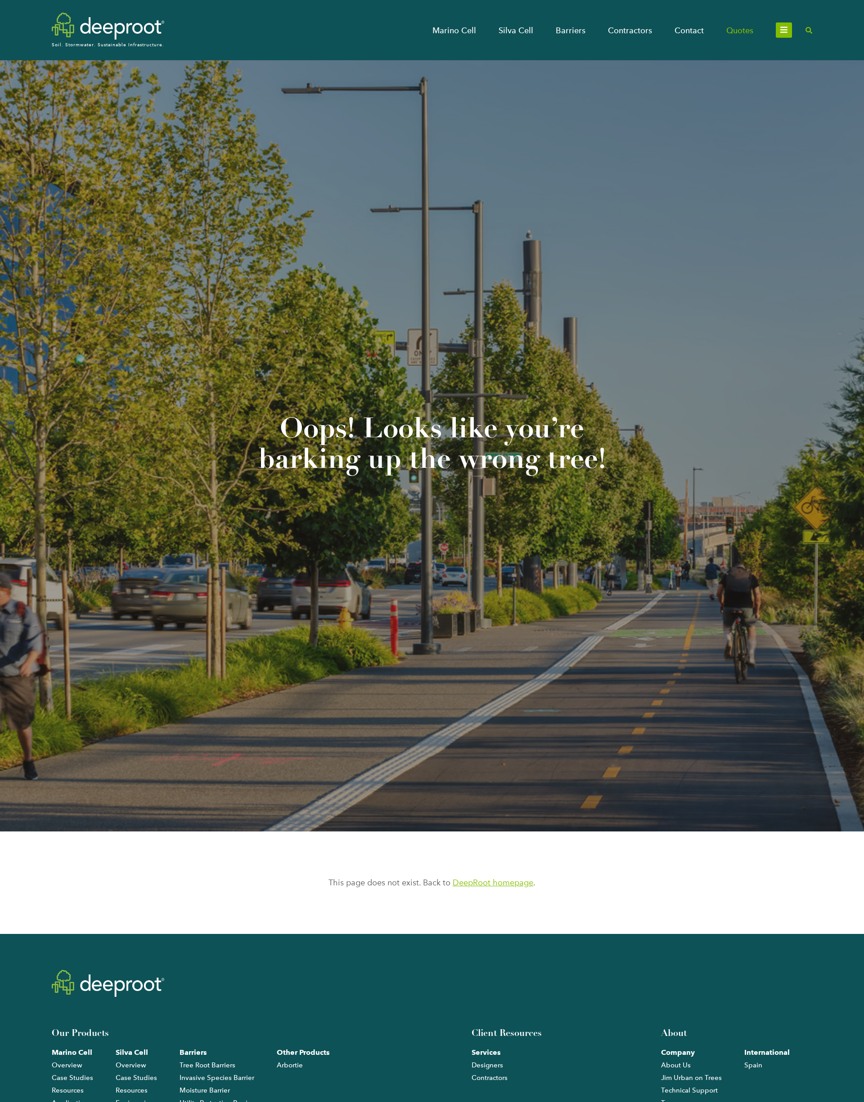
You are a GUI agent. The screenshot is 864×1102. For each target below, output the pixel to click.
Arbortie (290, 1065)
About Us (676, 1065)
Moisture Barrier (205, 1090)
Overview (67, 1065)
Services (486, 1052)
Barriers (570, 30)
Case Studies (72, 1078)
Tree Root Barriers (207, 1065)
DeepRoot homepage (493, 883)
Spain (753, 1065)
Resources (68, 1090)
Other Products (303, 1052)
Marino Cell (454, 30)
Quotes (739, 30)
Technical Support (689, 1090)
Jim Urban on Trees (691, 1078)
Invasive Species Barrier (217, 1078)
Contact (689, 30)
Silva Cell (516, 30)
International (767, 1052)
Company (678, 1052)
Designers (487, 1065)
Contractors (630, 30)
